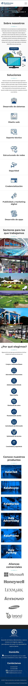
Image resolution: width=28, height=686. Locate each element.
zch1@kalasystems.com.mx (14, 672)
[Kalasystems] (7, 3)
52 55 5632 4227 (14, 666)
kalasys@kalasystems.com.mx (15, 670)
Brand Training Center (21, 683)
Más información (14, 48)
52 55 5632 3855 (14, 668)
